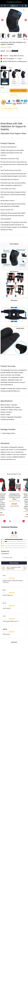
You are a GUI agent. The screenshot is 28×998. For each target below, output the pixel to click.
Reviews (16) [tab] (5, 551)
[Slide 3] (10, 521)
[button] (1, 5)
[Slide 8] (18, 521)
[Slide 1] (6, 521)
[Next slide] (26, 20)
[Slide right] (5, 490)
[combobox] (25, 557)
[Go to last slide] (2, 20)
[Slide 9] (20, 521)
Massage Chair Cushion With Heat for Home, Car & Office (14, 496)
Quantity (2, 87)
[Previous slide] (2, 36)
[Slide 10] (22, 521)
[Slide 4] (12, 521)
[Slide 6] (15, 521)
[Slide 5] (13, 521)
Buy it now (14, 95)
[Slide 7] (17, 521)
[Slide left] (10, 490)
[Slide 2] (8, 521)
